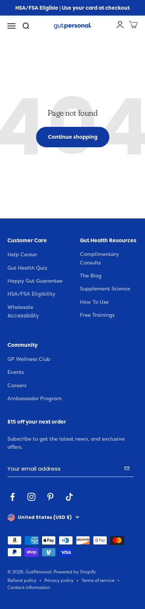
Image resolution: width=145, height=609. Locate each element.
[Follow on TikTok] (69, 497)
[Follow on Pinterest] (50, 497)
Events (15, 372)
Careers (16, 385)
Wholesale (20, 307)
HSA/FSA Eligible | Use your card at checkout (72, 8)
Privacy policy (59, 580)
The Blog (91, 276)
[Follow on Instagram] (31, 497)
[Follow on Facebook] (12, 497)
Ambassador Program (34, 398)
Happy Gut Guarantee (34, 281)
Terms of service (98, 580)
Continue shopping (72, 137)
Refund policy (21, 580)
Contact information (28, 587)
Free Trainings (97, 315)
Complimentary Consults (99, 258)
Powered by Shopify (75, 572)
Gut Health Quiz (27, 268)
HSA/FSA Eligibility (31, 294)
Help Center (22, 254)
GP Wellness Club (28, 359)
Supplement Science (105, 289)
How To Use (94, 302)
